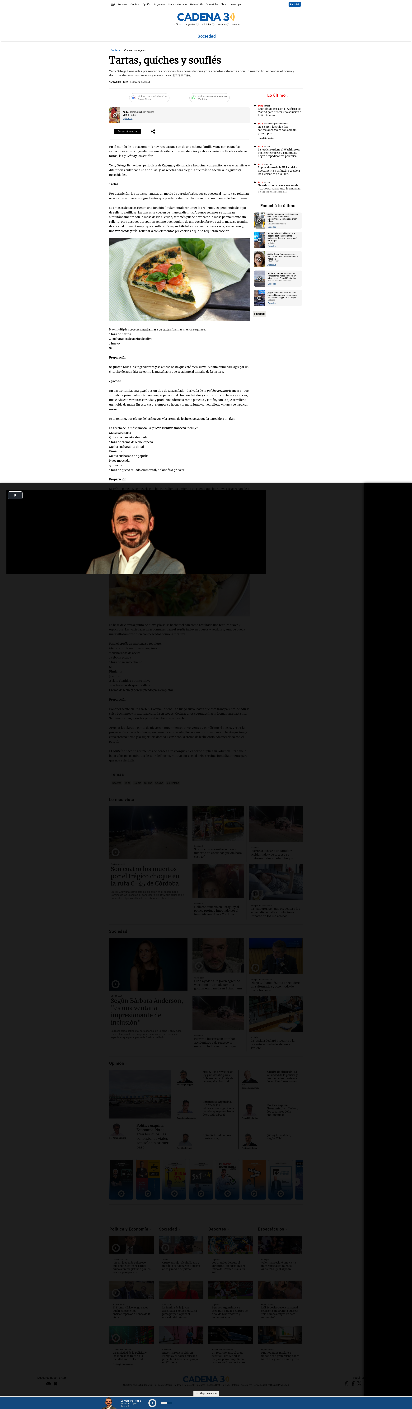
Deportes (122, 4)
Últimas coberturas (177, 4)
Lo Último (177, 24)
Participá (294, 4)
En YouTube (212, 4)
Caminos (135, 4)
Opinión (146, 4)
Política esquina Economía (276, 123)
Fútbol (267, 106)
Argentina (190, 24)
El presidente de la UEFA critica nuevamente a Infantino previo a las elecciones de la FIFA (279, 170)
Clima (223, 4)
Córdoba (206, 24)
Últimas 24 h (196, 4)
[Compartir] (153, 132)
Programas (159, 4)
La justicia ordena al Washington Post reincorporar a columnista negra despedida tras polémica (279, 153)
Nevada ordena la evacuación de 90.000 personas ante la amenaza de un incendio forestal (279, 188)
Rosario (221, 24)
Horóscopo (235, 4)
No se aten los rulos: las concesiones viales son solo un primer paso (277, 130)
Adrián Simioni (267, 138)
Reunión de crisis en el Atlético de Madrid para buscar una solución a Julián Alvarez (279, 112)
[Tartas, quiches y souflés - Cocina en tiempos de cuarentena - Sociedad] (114, 115)
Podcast (259, 313)
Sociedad (116, 50)
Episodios (127, 118)
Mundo (235, 24)
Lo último (277, 95)
